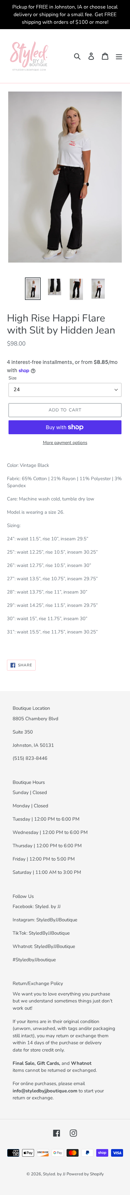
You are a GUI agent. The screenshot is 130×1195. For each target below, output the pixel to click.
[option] (33, 289)
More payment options (65, 443)
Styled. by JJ (54, 1174)
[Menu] (119, 56)
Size (12, 378)
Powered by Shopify (85, 1174)
